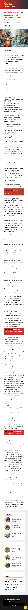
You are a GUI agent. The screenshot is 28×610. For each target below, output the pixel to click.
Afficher (13, 50)
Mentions (14, 605)
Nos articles (13, 603)
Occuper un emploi (12, 23)
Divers (9, 20)
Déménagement (11, 11)
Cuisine (9, 13)
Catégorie (10, 18)
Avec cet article (20, 603)
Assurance (10, 16)
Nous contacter (7, 603)
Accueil (5, 22)
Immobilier (10, 8)
